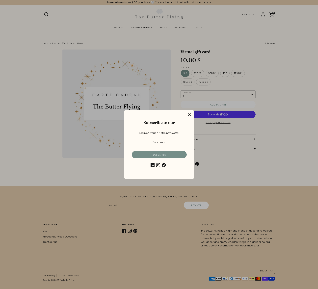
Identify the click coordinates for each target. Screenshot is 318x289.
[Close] (189, 114)
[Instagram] (158, 165)
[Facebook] (153, 165)
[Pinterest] (164, 165)
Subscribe (159, 154)
